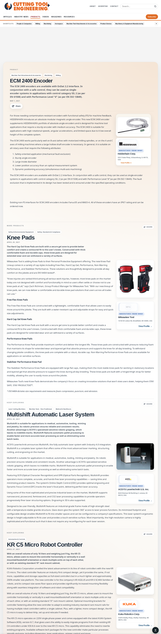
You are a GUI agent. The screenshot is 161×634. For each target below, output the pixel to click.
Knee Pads (21, 237)
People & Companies (24, 24)
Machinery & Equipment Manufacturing (129, 24)
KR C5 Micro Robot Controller (44, 544)
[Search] (155, 6)
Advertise (103, 6)
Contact (114, 6)
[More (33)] (156, 23)
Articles (7, 17)
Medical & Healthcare (63, 409)
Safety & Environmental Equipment (21, 232)
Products (35, 17)
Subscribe (152, 17)
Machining (47, 24)
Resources (69, 17)
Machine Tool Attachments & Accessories (82, 24)
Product (14, 69)
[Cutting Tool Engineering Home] (27, 6)
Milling (37, 24)
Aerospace (59, 24)
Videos (45, 17)
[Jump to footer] (155, 630)
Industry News (21, 17)
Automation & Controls (16, 539)
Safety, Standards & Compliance (48, 232)
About (93, 6)
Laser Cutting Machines (16, 409)
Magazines (56, 17)
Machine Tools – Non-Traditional (40, 409)
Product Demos (106, 24)
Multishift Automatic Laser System (50, 414)
